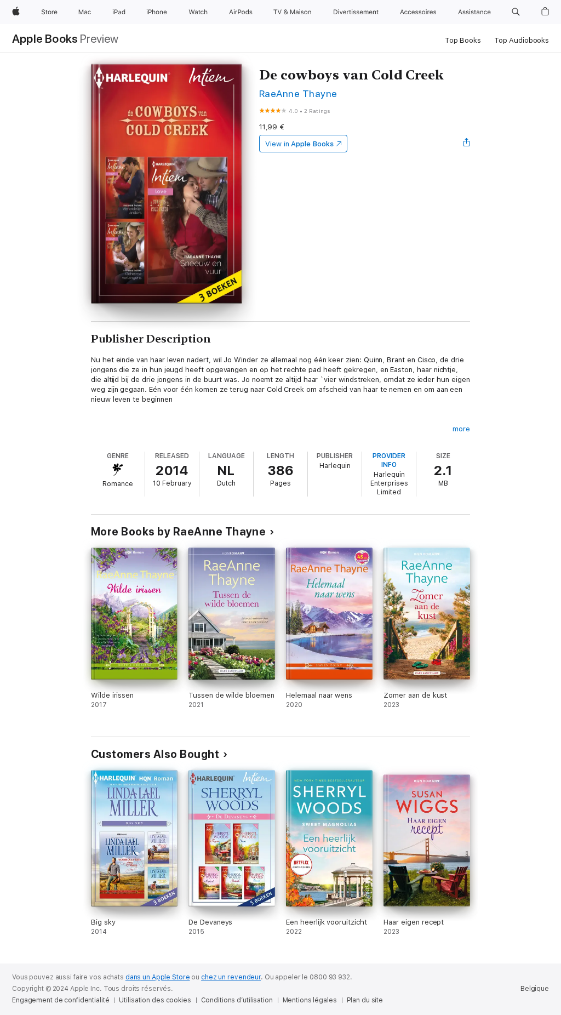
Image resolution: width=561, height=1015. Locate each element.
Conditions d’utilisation (237, 1000)
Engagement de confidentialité (61, 1000)
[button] (515, 12)
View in (299, 144)
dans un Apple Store (157, 977)
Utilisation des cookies (155, 1000)
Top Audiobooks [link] (521, 40)
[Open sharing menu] (466, 143)
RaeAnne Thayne (298, 93)
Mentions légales (310, 1000)
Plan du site (365, 1000)
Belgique (534, 989)
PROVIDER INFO (389, 460)
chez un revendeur (231, 977)
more (461, 429)
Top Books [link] (463, 40)
